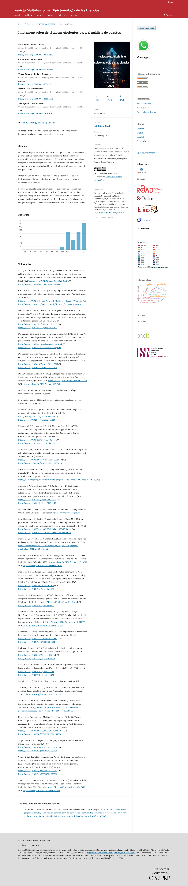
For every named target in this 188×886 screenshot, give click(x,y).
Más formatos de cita (105, 218)
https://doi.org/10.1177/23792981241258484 (37, 638)
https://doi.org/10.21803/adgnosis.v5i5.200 (37, 324)
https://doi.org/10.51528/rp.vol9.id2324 (36, 671)
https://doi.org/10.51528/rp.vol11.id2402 (59, 602)
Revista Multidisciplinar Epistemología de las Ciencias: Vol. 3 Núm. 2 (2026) (72, 816)
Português (141, 141)
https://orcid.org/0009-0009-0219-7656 (35, 69)
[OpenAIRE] (143, 222)
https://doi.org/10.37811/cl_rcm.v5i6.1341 (36, 440)
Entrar (171, 2)
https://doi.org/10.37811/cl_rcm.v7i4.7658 (66, 787)
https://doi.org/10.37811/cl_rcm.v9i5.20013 (67, 562)
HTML (109, 100)
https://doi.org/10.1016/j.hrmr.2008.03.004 (37, 747)
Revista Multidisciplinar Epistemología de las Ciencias (57, 10)
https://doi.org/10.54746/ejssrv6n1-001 (36, 585)
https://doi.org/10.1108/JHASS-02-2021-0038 (39, 284)
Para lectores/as (144, 103)
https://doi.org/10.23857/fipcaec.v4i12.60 (36, 416)
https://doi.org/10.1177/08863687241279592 (37, 770)
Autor (39, 15)
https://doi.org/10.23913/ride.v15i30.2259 (37, 499)
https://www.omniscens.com (100, 852)
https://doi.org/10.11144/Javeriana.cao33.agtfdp (39, 347)
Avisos (50, 15)
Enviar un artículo (146, 28)
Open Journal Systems (146, 153)
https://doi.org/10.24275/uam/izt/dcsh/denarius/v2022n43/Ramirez (50, 304)
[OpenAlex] (143, 230)
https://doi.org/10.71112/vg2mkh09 (39, 122)
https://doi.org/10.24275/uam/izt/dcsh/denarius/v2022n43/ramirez (50, 301)
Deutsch (140, 128)
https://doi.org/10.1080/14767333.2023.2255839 (40, 460)
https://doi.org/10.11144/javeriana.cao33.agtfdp (39, 344)
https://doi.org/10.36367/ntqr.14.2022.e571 (37, 364)
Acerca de (76, 15)
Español (140, 137)
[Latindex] (148, 213)
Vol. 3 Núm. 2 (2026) (46, 24)
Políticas (61, 15)
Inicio (20, 24)
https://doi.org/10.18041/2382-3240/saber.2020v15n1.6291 (44, 529)
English (140, 133)
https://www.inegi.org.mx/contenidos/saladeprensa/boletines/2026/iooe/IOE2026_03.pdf (60, 480)
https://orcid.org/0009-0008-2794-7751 (35, 84)
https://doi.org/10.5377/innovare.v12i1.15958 (65, 622)
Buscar (168, 15)
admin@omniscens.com (124, 852)
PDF (97, 100)
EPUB (122, 100)
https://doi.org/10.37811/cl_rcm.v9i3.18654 (67, 380)
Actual (17, 15)
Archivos (28, 15)
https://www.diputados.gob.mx (66, 513)
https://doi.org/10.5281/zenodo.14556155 (44, 694)
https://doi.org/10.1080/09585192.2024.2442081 (40, 731)
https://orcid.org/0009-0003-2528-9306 (35, 99)
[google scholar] (141, 172)
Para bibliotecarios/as (146, 112)
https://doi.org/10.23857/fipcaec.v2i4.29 (36, 655)
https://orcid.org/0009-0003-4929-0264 (35, 113)
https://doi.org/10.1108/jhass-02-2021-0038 (47, 281)
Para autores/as (143, 108)
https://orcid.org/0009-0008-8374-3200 (35, 55)
